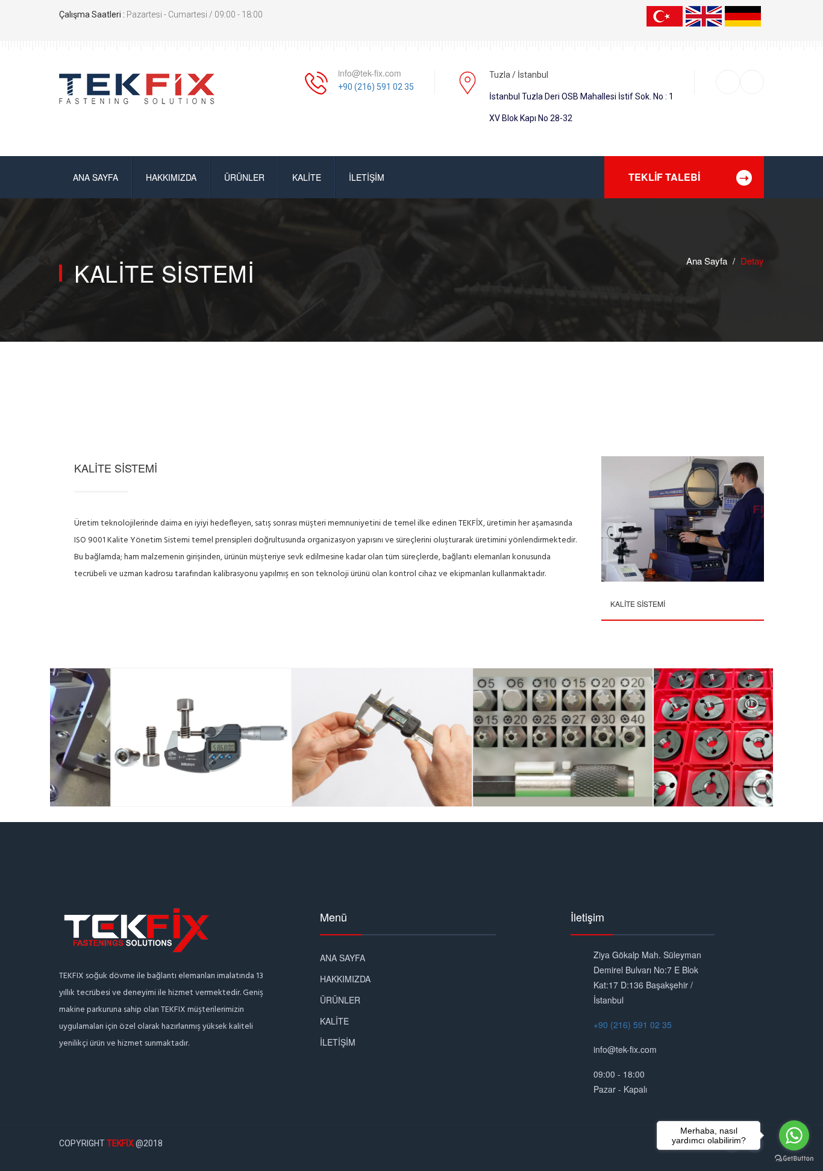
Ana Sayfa (706, 260)
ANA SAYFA (95, 177)
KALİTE (306, 177)
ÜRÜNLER (244, 177)
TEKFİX (120, 1143)
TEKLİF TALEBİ (664, 177)
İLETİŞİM (366, 177)
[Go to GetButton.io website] (794, 1159)
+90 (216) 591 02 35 (376, 87)
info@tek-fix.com (369, 73)
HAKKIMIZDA (171, 177)
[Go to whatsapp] (794, 1135)
